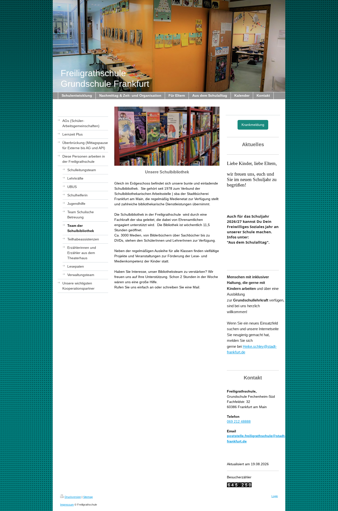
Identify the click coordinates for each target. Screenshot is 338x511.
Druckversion (73, 496)
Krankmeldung (252, 125)
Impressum (67, 504)
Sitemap (88, 496)
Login (274, 496)
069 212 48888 (239, 421)
